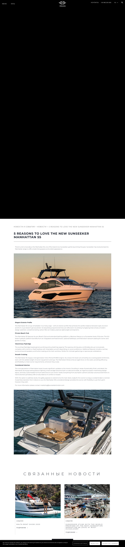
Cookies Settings (80, 543)
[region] (62, 543)
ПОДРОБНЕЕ (21, 527)
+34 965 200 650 (106, 2)
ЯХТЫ (13, 4)
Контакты (95, 2)
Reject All (95, 543)
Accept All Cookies (110, 543)
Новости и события (24, 227)
